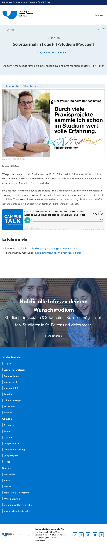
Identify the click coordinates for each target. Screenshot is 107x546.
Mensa (7, 461)
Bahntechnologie (12, 400)
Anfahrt (8, 431)
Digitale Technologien (14, 369)
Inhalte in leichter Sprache (17, 511)
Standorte (9, 425)
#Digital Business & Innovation (52, 52)
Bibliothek (9, 437)
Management (10, 382)
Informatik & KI (11, 388)
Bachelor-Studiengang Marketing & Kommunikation (49, 248)
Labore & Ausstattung (14, 449)
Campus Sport (11, 455)
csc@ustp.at (40, 540)
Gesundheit (9, 406)
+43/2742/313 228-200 (47, 537)
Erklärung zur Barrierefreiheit (18, 504)
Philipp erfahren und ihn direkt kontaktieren (58, 252)
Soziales (8, 412)
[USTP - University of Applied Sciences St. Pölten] (18, 14)
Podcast (8, 480)
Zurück (10, 29)
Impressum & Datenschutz (16, 492)
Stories (7, 486)
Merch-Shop (10, 474)
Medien (7, 363)
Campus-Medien (12, 443)
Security (8, 394)
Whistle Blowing (12, 498)
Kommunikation (11, 375)
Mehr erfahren (53, 335)
